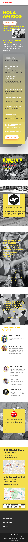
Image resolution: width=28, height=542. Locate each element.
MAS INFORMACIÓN (14, 317)
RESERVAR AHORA (9, 23)
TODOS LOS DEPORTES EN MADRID (14, 279)
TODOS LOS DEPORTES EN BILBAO (14, 271)
